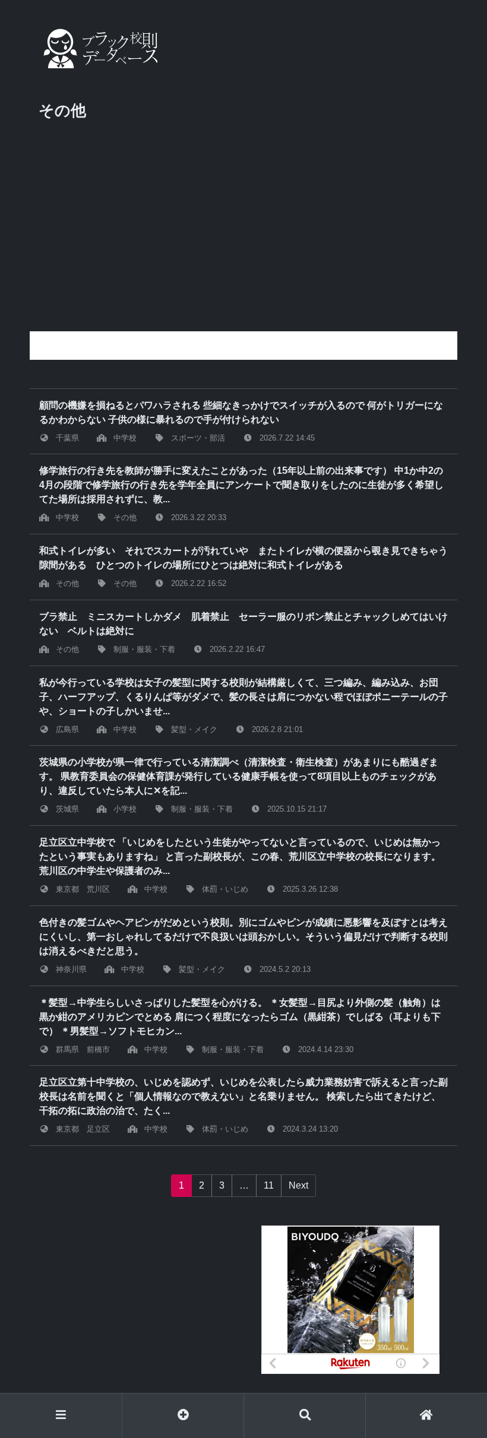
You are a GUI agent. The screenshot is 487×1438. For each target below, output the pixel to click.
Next (298, 1185)
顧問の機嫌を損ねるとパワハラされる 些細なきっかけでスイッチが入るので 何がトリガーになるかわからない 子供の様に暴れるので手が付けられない (241, 412)
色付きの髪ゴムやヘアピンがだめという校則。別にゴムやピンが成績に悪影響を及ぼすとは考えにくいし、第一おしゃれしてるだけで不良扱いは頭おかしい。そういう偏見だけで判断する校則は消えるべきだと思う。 (243, 936)
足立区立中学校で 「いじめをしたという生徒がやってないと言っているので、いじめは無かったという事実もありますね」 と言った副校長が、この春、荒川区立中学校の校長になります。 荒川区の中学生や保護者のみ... (240, 856)
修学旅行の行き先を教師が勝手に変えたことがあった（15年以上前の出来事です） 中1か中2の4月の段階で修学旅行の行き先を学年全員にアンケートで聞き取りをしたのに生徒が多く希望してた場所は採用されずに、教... (241, 484)
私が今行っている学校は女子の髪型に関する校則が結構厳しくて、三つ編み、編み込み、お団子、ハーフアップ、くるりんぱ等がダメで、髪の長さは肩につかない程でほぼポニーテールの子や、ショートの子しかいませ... (243, 696)
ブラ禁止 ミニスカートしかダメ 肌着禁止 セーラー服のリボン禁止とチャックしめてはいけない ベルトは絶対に (243, 624)
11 (269, 1185)
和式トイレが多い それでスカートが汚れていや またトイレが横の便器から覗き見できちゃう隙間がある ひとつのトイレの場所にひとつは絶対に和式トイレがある (243, 558)
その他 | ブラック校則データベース (98, 48)
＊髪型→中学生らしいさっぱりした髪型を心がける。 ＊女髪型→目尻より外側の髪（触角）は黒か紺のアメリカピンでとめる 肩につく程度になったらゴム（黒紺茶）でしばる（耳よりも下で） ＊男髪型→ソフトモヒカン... (240, 1016)
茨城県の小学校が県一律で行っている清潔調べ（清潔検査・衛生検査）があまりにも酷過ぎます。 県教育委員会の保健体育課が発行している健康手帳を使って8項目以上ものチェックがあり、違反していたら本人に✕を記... (238, 776)
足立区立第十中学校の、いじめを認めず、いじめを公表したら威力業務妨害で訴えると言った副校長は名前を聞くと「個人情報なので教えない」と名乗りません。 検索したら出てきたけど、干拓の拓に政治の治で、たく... (243, 1096)
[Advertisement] (243, 242)
